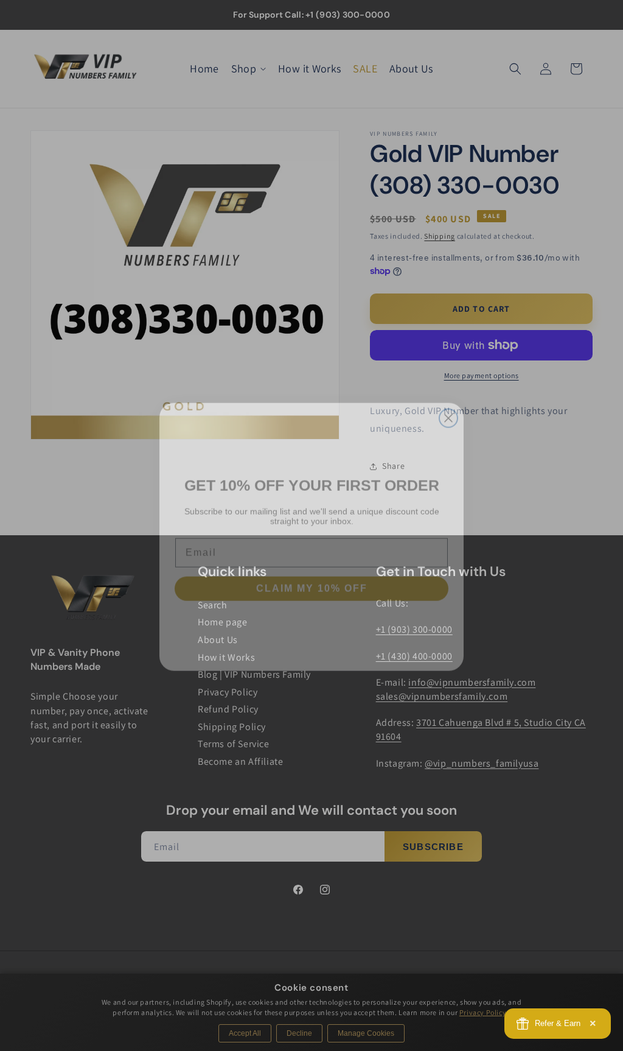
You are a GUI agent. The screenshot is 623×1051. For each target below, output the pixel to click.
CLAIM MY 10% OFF (311, 577)
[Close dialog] (448, 407)
